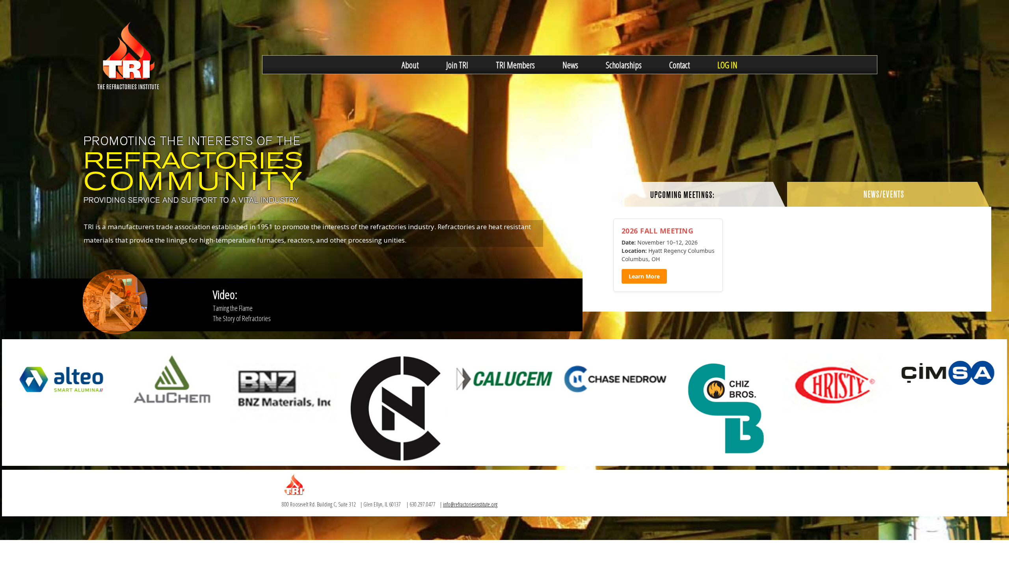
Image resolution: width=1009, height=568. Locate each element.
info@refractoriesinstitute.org (470, 504)
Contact (679, 65)
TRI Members (515, 65)
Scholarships (624, 65)
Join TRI (457, 65)
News (570, 65)
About (410, 65)
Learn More (644, 276)
